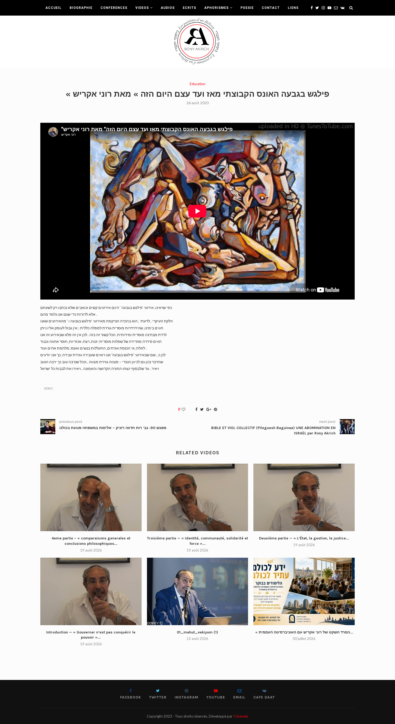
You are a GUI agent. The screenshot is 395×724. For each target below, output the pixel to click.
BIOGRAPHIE (81, 8)
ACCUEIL (53, 8)
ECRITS (189, 8)
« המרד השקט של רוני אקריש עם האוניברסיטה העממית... (304, 632)
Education (197, 84)
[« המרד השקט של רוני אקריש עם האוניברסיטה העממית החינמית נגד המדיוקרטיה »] (304, 591)
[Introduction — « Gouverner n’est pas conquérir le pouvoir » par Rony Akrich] (91, 591)
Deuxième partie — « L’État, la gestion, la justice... (304, 538)
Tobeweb (240, 716)
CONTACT (271, 8)
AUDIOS (168, 8)
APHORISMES (216, 8)
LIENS (293, 8)
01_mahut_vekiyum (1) (197, 632)
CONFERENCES (113, 8)
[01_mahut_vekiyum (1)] (197, 591)
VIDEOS (142, 8)
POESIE (247, 8)
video (48, 388)
